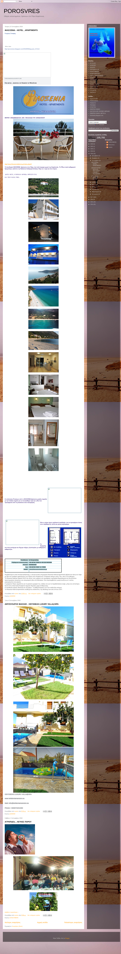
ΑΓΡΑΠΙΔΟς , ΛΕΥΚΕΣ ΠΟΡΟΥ (18, 822)
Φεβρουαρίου (95, 191)
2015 (91, 202)
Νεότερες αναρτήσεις (12, 922)
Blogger (67, 938)
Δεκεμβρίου (95, 155)
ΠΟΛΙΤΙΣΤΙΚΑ (94, 86)
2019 (91, 151)
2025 (91, 146)
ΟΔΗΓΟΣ (92, 78)
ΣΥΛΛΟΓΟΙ (93, 90)
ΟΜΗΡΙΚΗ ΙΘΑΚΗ (95, 109)
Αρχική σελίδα (42, 922)
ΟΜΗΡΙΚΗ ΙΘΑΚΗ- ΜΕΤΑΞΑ (98, 113)
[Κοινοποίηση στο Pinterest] (52, 594)
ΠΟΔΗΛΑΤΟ (93, 82)
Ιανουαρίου (95, 194)
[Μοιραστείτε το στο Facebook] (50, 594)
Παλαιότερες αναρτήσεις (73, 922)
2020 (91, 149)
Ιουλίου (94, 182)
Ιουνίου (94, 184)
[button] (13, 46)
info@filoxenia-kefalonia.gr (38, 569)
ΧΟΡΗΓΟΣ (93, 92)
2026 (91, 144)
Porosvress (111, 144)
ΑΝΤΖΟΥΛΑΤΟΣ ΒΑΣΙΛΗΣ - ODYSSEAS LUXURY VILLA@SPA (32, 604)
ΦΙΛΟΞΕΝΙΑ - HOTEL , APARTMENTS (21, 30)
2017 (91, 197)
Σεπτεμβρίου (95, 160)
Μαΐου (94, 187)
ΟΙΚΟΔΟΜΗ (93, 80)
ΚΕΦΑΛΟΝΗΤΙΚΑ (95, 73)
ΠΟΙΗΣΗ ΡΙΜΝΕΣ (95, 84)
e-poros (110, 147)
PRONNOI (93, 105)
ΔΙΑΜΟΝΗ (12, 596)
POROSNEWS (94, 101)
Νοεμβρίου (95, 158)
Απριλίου (94, 189)
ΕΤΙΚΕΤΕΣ (93, 107)
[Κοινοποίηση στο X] (48, 594)
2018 (91, 153)
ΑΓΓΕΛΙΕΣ (93, 63)
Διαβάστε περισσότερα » (11, 912)
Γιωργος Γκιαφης (10, 33)
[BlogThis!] (46, 594)
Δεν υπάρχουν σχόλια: (34, 593)
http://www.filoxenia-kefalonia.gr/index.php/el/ (18, 164)
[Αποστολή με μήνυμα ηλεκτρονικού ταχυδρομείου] (45, 594)
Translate (101, 124)
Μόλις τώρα (8, 46)
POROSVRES (22, 11)
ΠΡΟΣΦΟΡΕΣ (94, 88)
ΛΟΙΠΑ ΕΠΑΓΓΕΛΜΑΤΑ (96, 75)
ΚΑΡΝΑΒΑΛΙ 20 (94, 69)
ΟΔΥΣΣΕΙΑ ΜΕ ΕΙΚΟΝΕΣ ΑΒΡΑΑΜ (100, 111)
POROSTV (93, 103)
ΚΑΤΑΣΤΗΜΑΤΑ (14, 917)
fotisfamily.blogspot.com (96, 115)
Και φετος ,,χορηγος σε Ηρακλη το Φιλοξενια (21, 83)
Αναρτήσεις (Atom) (17, 926)
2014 (91, 204)
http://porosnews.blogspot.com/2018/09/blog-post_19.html (22, 49)
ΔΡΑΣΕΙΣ (92, 67)
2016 (91, 199)
